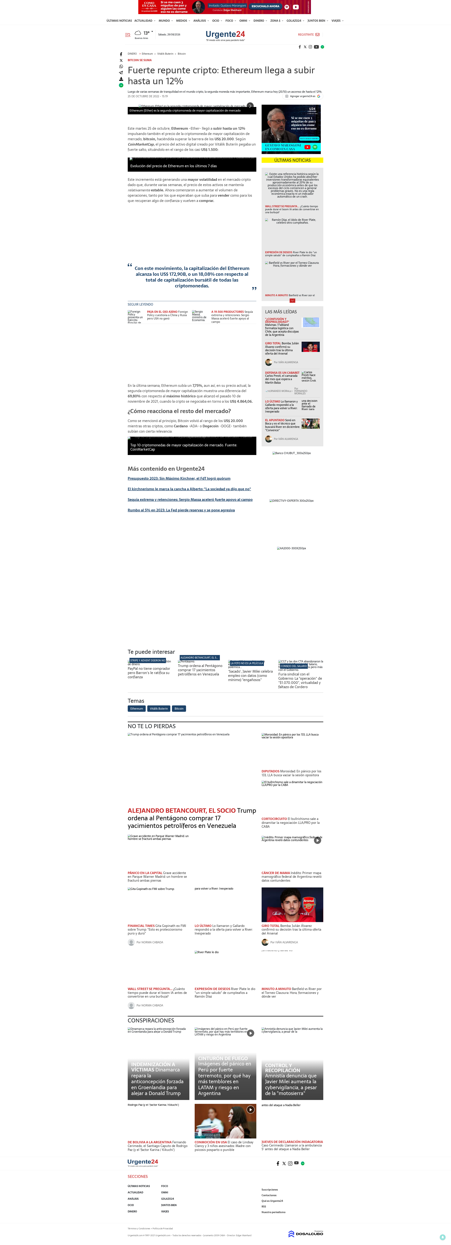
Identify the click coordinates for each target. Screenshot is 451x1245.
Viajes (336, 20)
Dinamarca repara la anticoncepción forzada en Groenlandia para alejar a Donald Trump (157, 1081)
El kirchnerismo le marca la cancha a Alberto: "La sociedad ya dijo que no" (189, 489)
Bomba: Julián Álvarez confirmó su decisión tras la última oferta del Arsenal (282, 348)
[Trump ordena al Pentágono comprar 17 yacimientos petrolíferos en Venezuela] (186, 661)
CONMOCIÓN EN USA (211, 1142)
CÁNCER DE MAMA (276, 872)
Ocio (216, 20)
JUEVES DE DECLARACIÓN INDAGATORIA (292, 1141)
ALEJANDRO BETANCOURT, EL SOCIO (201, 658)
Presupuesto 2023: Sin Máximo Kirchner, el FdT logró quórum (179, 478)
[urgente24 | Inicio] (319, 1217)
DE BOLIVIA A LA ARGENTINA (150, 1142)
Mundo (165, 20)
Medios (182, 20)
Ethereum (136, 708)
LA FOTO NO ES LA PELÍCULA (247, 663)
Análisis (200, 20)
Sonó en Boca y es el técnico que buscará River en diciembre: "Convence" (282, 425)
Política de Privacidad (163, 1228)
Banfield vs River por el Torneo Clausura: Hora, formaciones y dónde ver (292, 992)
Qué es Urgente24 (272, 1201)
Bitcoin (179, 708)
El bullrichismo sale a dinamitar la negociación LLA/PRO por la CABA (291, 822)
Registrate (306, 34)
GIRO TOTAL (273, 343)
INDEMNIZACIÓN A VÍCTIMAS (153, 1067)
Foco (230, 20)
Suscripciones (270, 1190)
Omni (243, 20)
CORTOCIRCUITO (275, 818)
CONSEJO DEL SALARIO (294, 666)
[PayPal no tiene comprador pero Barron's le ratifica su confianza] (150, 664)
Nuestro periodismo (273, 1212)
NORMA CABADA (152, 942)
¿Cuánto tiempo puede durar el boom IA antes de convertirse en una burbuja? (157, 992)
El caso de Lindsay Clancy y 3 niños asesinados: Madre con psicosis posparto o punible (224, 1146)
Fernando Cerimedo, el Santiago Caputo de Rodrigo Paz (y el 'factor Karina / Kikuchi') (157, 1146)
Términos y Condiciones (139, 1228)
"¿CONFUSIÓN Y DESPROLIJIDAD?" (277, 320)
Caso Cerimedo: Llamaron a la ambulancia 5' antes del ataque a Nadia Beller (292, 1147)
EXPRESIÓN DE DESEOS (213, 988)
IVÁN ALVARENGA (288, 362)
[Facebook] (121, 54)
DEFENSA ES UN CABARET (282, 372)
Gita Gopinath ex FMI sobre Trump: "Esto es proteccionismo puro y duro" (157, 929)
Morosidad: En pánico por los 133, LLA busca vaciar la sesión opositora (291, 773)
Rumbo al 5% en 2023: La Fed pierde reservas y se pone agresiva (181, 510)
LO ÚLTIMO (273, 401)
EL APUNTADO (275, 420)
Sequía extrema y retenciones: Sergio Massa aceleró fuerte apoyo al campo (232, 316)
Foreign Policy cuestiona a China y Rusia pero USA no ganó (167, 315)
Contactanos (269, 1195)
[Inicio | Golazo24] (322, 47)
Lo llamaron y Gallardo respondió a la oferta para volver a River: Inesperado (281, 406)
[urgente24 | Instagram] (310, 47)
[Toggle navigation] (129, 34)
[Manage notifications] (443, 1237)
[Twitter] (121, 60)
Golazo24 (294, 20)
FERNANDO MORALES (300, 392)
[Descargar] (121, 79)
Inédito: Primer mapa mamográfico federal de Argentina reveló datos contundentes (292, 876)
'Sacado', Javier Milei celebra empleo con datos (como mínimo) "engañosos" (250, 676)
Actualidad (143, 20)
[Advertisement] (192, 230)
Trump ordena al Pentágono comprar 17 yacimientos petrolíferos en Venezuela (200, 670)
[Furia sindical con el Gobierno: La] (300, 670)
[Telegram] (121, 73)
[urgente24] (143, 1166)
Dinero (259, 20)
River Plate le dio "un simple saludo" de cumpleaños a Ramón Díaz (225, 992)
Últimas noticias (119, 20)
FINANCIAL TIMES (141, 925)
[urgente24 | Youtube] (316, 47)
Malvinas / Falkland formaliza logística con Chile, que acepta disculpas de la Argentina (282, 329)
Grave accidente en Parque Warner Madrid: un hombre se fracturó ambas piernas (157, 876)
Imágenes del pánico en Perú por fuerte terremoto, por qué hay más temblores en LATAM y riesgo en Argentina (224, 1078)
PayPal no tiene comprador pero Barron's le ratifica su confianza (149, 673)
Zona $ (275, 20)
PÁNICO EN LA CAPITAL (145, 872)
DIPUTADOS (271, 771)
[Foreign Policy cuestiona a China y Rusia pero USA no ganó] (136, 316)
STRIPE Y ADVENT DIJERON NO (147, 660)
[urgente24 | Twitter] (305, 47)
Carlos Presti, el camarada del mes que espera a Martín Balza (281, 379)
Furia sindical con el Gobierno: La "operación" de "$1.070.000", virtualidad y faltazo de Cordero (300, 680)
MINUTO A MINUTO (277, 988)
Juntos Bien (317, 20)
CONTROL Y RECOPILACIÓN (282, 1067)
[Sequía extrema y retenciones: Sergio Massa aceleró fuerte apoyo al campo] (201, 316)
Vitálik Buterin (159, 708)
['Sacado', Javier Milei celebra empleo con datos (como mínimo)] (250, 667)
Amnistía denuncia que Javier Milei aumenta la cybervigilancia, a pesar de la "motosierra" (291, 1085)
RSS (264, 1207)
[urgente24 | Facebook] (300, 47)
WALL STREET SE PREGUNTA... (150, 988)
